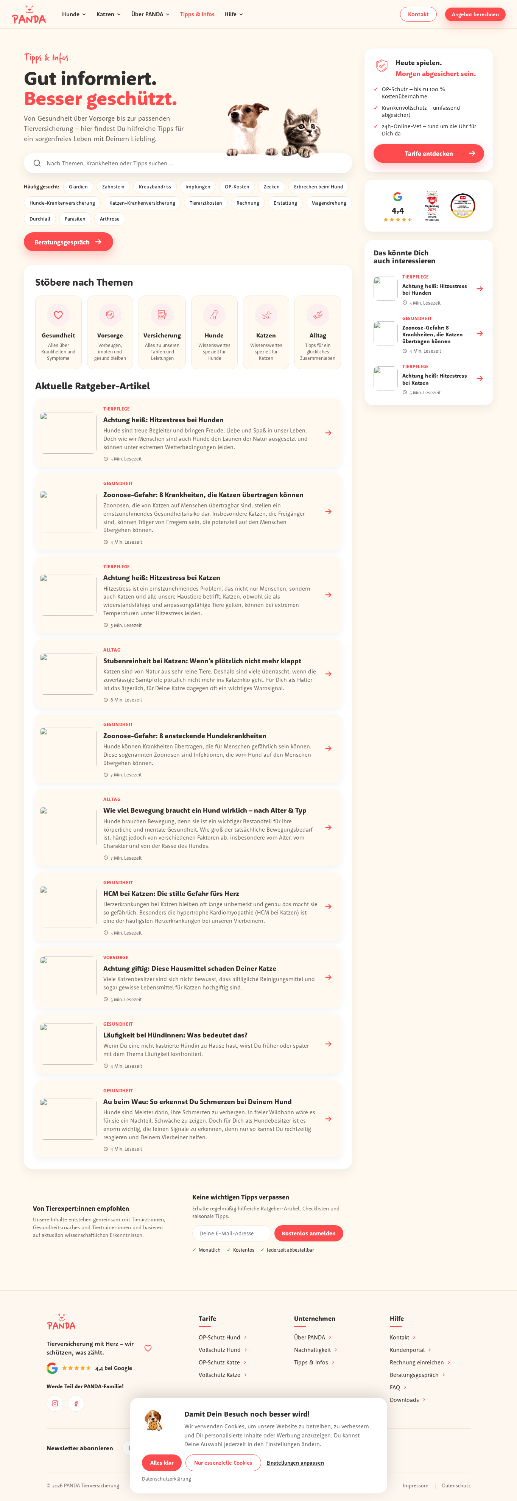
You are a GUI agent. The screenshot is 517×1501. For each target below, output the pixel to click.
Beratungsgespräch (62, 242)
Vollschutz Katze (219, 1374)
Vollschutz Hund (220, 1349)
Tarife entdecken (429, 153)
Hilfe (230, 14)
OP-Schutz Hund (219, 1337)
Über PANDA (147, 14)
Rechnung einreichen (417, 1362)
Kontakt (418, 14)
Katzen (105, 14)
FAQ (395, 1387)
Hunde (70, 14)
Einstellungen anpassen (295, 1462)
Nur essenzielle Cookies (223, 1462)
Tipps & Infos (197, 14)
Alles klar (161, 1462)
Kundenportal (407, 1349)
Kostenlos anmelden (309, 1233)
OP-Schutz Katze (219, 1362)
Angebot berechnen (475, 14)
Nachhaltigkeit (312, 1349)
